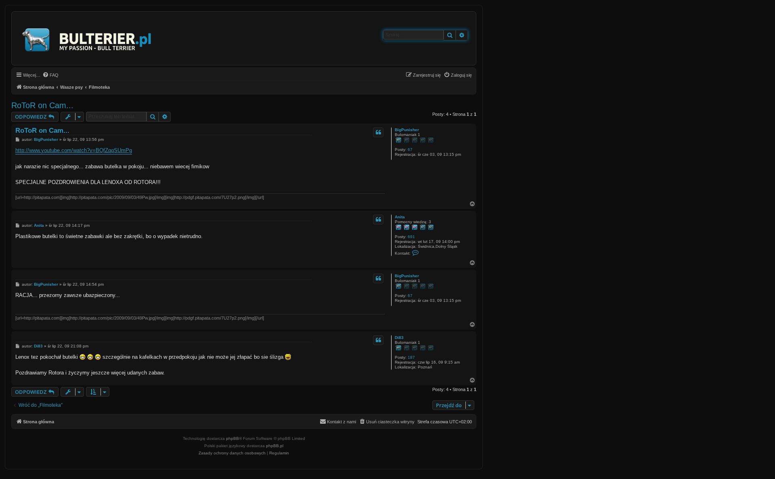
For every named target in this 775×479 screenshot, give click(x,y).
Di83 (399, 337)
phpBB (232, 438)
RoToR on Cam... (42, 105)
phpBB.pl (274, 445)
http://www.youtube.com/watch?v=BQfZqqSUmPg (73, 150)
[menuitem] (50, 75)
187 (411, 357)
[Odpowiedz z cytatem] (378, 132)
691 (411, 236)
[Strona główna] (87, 38)
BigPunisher (407, 130)
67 (410, 149)
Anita (400, 217)
